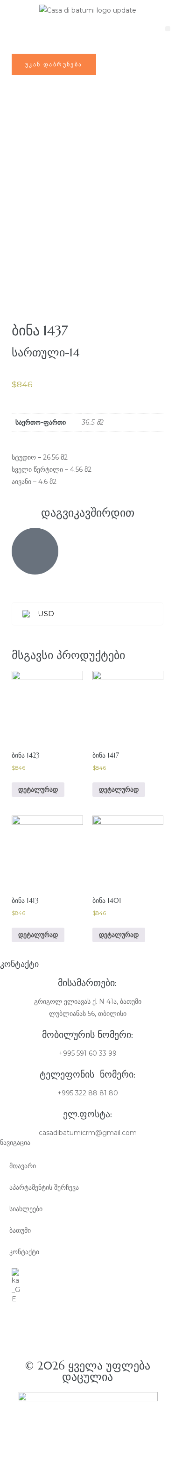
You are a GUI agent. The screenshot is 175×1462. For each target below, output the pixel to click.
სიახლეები (25, 1209)
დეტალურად (119, 789)
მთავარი (22, 1166)
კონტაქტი (24, 1252)
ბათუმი (20, 1230)
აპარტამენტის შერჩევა (44, 1187)
